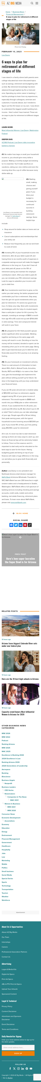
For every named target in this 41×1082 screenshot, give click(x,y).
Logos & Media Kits (9, 969)
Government (7, 842)
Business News (18, 12)
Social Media (7, 875)
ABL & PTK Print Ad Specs (12, 984)
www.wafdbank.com (18, 502)
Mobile (4, 864)
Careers (5, 947)
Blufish (10, 1078)
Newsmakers (10, 793)
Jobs (3, 853)
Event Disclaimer (8, 1024)
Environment (7, 835)
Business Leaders (9, 787)
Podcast (5, 740)
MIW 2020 (11, 810)
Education (6, 828)
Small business (8, 871)
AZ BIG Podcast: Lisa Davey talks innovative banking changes (18, 144)
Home (8, 12)
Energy (4, 831)
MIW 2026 (6, 733)
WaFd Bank (15, 216)
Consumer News (8, 814)
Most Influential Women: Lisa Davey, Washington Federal (20, 132)
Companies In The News (17, 797)
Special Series (7, 878)
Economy (5, 824)
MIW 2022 (6, 737)
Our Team (5, 937)
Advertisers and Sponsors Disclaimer (11, 1018)
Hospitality (6, 849)
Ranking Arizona (8, 744)
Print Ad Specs (7, 979)
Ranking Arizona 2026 (11, 762)
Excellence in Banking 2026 (13, 755)
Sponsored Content (9, 994)
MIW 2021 (11, 807)
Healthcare (6, 846)
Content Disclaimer (9, 1011)
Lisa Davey (6, 55)
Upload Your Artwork (9, 989)
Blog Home (22, 513)
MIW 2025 (6, 748)
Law (3, 857)
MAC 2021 (14, 800)
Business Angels (8, 780)
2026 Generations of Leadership (14, 766)
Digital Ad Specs (8, 974)
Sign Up (18, 1053)
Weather (5, 896)
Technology (6, 886)
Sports (4, 882)
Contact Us (6, 957)
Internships (6, 942)
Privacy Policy (7, 1006)
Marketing (6, 860)
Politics (4, 867)
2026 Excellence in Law (11, 758)
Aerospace (6, 769)
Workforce (6, 900)
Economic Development (11, 817)
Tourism (5, 893)
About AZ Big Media (9, 932)
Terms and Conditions (10, 1029)
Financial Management (15, 14)
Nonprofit (8, 783)
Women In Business (12, 803)
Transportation (7, 889)
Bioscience (6, 776)
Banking (5, 773)
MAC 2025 (6, 751)
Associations (10, 821)
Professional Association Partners (14, 952)
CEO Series (9, 790)
